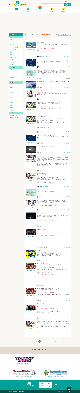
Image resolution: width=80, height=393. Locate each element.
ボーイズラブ (12, 62)
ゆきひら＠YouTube (43, 247)
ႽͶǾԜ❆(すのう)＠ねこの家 (44, 56)
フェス (40, 11)
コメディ (12, 59)
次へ (59, 341)
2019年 (11, 102)
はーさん (41, 87)
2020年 (11, 100)
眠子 (40, 300)
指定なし (12, 69)
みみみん (41, 318)
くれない (41, 332)
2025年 (11, 87)
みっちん (41, 285)
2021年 (11, 97)
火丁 (40, 152)
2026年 (11, 85)
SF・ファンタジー (13, 49)
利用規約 (58, 391)
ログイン (67, 1)
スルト (40, 170)
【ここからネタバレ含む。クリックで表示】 (45, 48)
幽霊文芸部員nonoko (43, 196)
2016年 (11, 110)
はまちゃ (41, 99)
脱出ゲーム (12, 52)
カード (16, 11)
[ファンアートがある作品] (56, 34)
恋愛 (11, 39)
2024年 (11, 90)
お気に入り (28, 11)
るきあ (40, 260)
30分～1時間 (12, 77)
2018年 (11, 105)
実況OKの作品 (14, 115)
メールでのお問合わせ (49, 384)
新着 (52, 11)
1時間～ (11, 79)
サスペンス (12, 44)
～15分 (11, 72)
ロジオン (41, 131)
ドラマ (11, 42)
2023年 (11, 92)
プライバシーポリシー (66, 391)
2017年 (11, 107)
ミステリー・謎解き (14, 47)
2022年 (11, 95)
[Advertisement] (40, 22)
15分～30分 (12, 74)
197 (56, 341)
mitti (40, 78)
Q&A (42, 384)
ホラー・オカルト (13, 57)
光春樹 (40, 226)
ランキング (63, 11)
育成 (11, 54)
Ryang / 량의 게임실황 (43, 186)
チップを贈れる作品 (15, 117)
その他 (11, 64)
